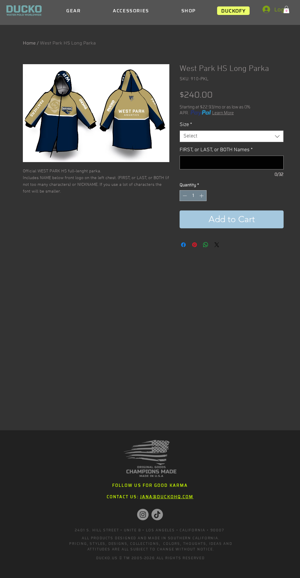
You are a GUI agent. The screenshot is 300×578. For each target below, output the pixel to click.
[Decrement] (184, 196)
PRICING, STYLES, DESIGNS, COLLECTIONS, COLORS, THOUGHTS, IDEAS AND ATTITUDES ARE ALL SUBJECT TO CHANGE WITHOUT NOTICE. (150, 546)
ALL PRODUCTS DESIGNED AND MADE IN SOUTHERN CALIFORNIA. (150, 538)
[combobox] (232, 136)
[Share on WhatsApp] (205, 244)
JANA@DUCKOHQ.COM (167, 497)
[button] (286, 9)
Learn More (223, 113)
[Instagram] (143, 514)
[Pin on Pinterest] (194, 244)
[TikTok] (157, 514)
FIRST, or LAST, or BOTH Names (216, 150)
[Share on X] (216, 244)
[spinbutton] (193, 196)
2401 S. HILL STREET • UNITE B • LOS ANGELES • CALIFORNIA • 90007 (149, 530)
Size (186, 125)
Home (29, 43)
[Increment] (202, 196)
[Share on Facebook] (183, 244)
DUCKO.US (106, 558)
